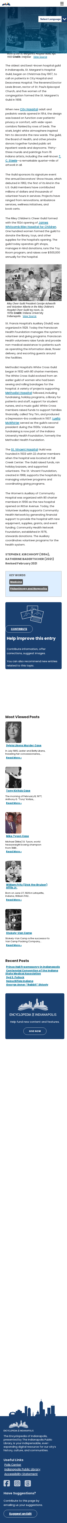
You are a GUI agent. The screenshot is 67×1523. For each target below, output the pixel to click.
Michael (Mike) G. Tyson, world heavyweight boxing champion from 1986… (23, 845)
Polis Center (12, 1465)
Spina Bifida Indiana (19, 981)
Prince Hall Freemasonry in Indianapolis (33, 967)
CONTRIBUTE (19, 629)
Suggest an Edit (20, 1514)
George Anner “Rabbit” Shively (27, 984)
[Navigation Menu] (62, 3)
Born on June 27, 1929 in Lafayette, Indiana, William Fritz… (24, 894)
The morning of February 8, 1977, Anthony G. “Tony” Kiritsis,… (23, 798)
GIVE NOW (35, 1031)
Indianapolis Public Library (22, 1469)
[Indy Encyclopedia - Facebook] (8, 1485)
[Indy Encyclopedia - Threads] (29, 1485)
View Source (40, 56)
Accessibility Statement (21, 1474)
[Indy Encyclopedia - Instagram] (19, 1485)
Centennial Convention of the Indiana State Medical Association (31, 972)
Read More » (13, 758)
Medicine (16, 581)
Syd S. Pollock (15, 977)
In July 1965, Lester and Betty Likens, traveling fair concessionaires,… (25, 752)
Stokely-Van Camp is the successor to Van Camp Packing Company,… (27, 940)
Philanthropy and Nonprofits (28, 588)
